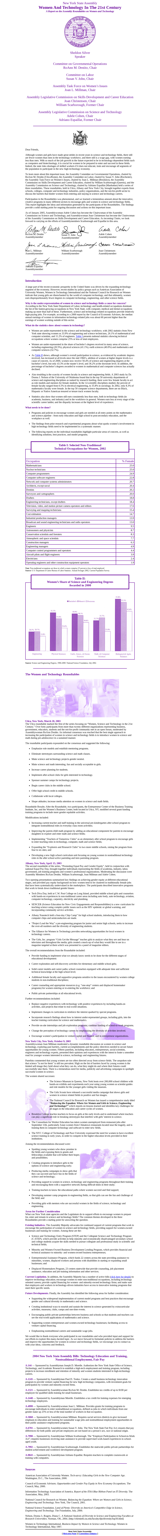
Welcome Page (69, 1534)
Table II (39, 355)
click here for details (120, 1276)
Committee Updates (88, 1534)
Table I (79, 336)
